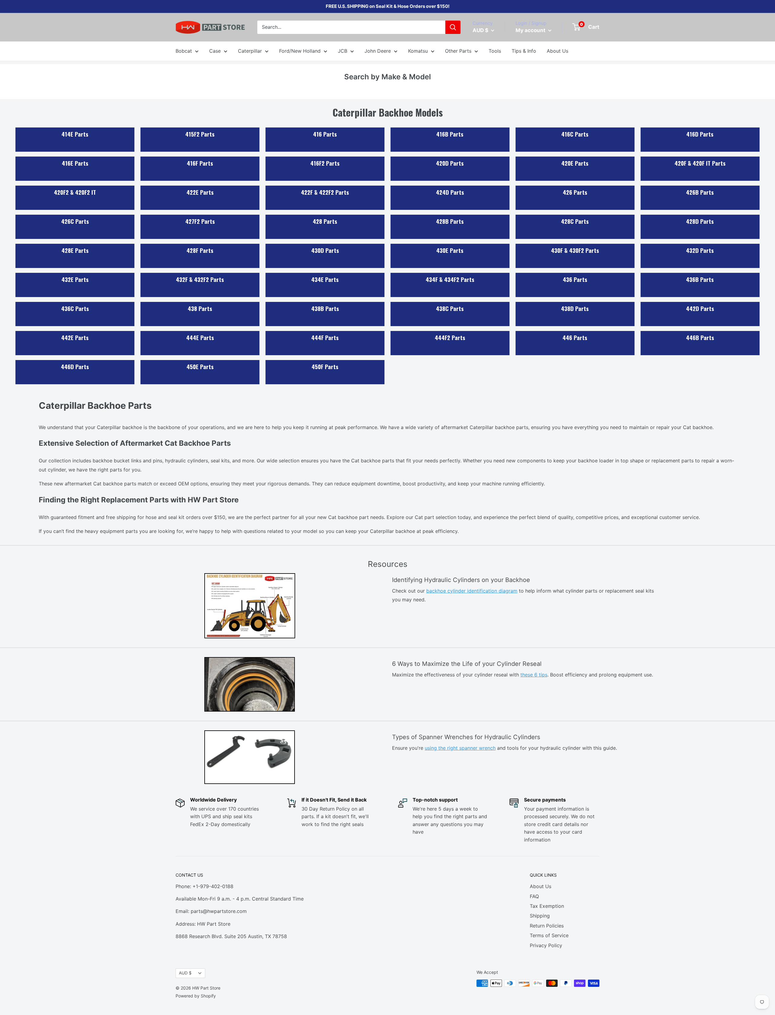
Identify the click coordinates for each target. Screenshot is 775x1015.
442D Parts (700, 308)
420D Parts (450, 163)
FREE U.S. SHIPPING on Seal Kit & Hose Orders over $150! (388, 6)
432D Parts (700, 250)
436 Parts (575, 279)
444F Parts (325, 337)
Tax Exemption (547, 906)
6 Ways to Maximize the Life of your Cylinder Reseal (467, 663)
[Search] (452, 27)
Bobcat (184, 51)
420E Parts (575, 163)
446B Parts (700, 337)
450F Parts (325, 366)
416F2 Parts (325, 163)
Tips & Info (524, 51)
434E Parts (325, 279)
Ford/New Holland (300, 51)
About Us (557, 51)
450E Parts (200, 366)
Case (215, 51)
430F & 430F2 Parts (575, 250)
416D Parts (700, 134)
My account (531, 30)
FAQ (534, 896)
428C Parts (575, 221)
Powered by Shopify (196, 995)
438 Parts (200, 308)
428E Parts (75, 250)
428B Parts (450, 221)
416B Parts (449, 134)
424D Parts (450, 192)
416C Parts (575, 134)
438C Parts (450, 308)
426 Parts (575, 192)
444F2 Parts (450, 337)
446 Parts (574, 337)
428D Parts (700, 221)
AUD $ (185, 972)
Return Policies (547, 926)
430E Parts (449, 250)
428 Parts (325, 221)
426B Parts (700, 192)
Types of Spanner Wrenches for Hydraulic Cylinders (466, 737)
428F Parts (199, 250)
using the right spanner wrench (460, 748)
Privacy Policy (546, 945)
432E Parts (75, 279)
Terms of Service (549, 935)
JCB (342, 51)
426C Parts (75, 221)
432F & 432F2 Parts (200, 279)
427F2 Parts (200, 221)
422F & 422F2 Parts (325, 192)
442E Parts (75, 337)
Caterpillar (250, 51)
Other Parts (458, 51)
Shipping (540, 916)
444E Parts (200, 337)
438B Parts (325, 308)
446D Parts (75, 366)
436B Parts (700, 279)
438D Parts (575, 308)
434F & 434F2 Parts (450, 279)
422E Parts (200, 192)
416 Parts (325, 134)
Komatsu (418, 51)
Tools (495, 51)
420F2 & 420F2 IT (75, 192)
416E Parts (75, 163)
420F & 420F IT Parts (700, 163)
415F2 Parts (200, 134)
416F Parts (200, 163)
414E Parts (74, 134)
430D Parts (325, 250)
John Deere (377, 51)
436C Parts (75, 308)
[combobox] (351, 27)
